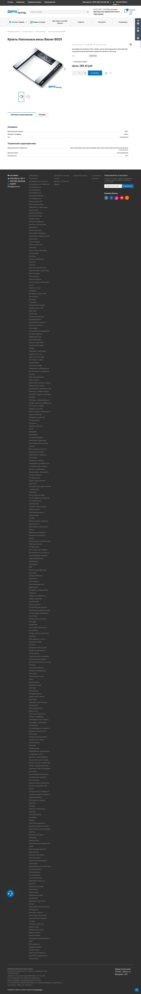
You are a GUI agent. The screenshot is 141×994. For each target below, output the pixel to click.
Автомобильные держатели (39, 331)
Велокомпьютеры (35, 216)
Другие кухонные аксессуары (40, 829)
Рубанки (32, 806)
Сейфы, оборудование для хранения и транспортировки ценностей (39, 768)
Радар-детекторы (35, 337)
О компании (123, 22)
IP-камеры (32, 291)
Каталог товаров (18, 22)
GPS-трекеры (33, 176)
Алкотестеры (34, 210)
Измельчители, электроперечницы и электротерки (36, 512)
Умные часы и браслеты (38, 250)
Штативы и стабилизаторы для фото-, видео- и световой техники (40, 394)
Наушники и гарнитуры (37, 351)
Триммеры (33, 817)
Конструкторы (34, 780)
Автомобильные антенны (38, 181)
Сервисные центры (34, 2)
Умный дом (33, 239)
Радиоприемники (35, 797)
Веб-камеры (33, 435)
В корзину (95, 73)
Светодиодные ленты (37, 639)
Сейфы (31, 348)
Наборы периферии (36, 717)
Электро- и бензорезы (37, 809)
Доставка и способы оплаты (60, 22)
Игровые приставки (36, 342)
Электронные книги (36, 676)
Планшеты (33, 302)
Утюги (31, 429)
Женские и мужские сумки (39, 826)
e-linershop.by (38, 990)
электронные (93, 55)
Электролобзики (35, 815)
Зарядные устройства (37, 417)
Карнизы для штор (36, 426)
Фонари (32, 518)
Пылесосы (33, 423)
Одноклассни (127, 198)
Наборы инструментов (37, 596)
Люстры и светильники (37, 224)
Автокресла (33, 178)
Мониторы (33, 699)
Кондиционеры (34, 478)
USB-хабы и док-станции (38, 702)
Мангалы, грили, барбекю (38, 757)
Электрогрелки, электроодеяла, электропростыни (35, 875)
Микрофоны (33, 227)
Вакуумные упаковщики (38, 648)
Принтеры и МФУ (35, 642)
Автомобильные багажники (39, 184)
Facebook (111, 198)
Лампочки (33, 492)
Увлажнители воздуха (37, 305)
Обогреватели (34, 840)
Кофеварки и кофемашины (39, 368)
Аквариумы (33, 625)
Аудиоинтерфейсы (36, 213)
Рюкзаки (32, 645)
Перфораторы (34, 748)
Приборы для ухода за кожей (39, 610)
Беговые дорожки (35, 334)
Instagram (117, 198)
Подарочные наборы (36, 740)
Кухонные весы (35, 604)
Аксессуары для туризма (38, 550)
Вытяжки (32, 299)
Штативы (32, 256)
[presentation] (12, 69)
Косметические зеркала (38, 607)
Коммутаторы (34, 950)
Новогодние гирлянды (37, 233)
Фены (31, 679)
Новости (81, 22)
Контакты (102, 22)
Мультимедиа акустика (37, 849)
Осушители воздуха (36, 345)
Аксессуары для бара (37, 495)
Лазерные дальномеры (37, 507)
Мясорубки (33, 432)
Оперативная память (36, 697)
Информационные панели (38, 720)
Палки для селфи (35, 365)
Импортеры (20, 2)
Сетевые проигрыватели (38, 737)
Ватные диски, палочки (37, 619)
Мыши (31, 538)
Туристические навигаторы (39, 271)
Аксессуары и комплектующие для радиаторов (36, 584)
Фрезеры (32, 812)
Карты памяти (34, 380)
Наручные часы (34, 288)
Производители (49, 2)
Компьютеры (34, 253)
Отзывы (10, 2)
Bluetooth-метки (35, 933)
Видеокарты (33, 889)
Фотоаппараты (34, 743)
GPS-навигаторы (35, 340)
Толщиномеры (34, 420)
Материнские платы (36, 930)
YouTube (122, 198)
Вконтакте (106, 198)
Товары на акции (39, 22)
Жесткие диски (34, 858)
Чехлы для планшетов (37, 714)
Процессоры (33, 892)
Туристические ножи (36, 357)
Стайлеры (32, 247)
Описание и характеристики (22, 115)
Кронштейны (34, 852)
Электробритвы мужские (38, 555)
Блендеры (32, 622)
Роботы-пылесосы (36, 245)
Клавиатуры (33, 705)
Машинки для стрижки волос (40, 541)
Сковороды (33, 564)
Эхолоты (32, 265)
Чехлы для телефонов (37, 953)
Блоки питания (34, 935)
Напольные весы (35, 230)
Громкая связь (34, 219)
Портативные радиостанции (39, 236)
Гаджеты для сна (35, 354)
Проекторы (33, 314)
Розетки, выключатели (37, 268)
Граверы (32, 832)
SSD (30, 567)
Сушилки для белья (36, 668)
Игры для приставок (36, 377)
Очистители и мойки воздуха (39, 383)
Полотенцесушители (36, 317)
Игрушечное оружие (36, 886)
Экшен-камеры (34, 242)
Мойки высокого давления (39, 783)
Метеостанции (34, 273)
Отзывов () (88, 44)
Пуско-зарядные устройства (39, 498)
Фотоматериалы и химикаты (39, 728)
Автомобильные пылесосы (39, 553)
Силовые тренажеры (36, 855)
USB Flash (32, 688)
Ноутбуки (32, 745)
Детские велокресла (36, 222)
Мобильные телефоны (37, 532)
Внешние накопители (37, 535)
